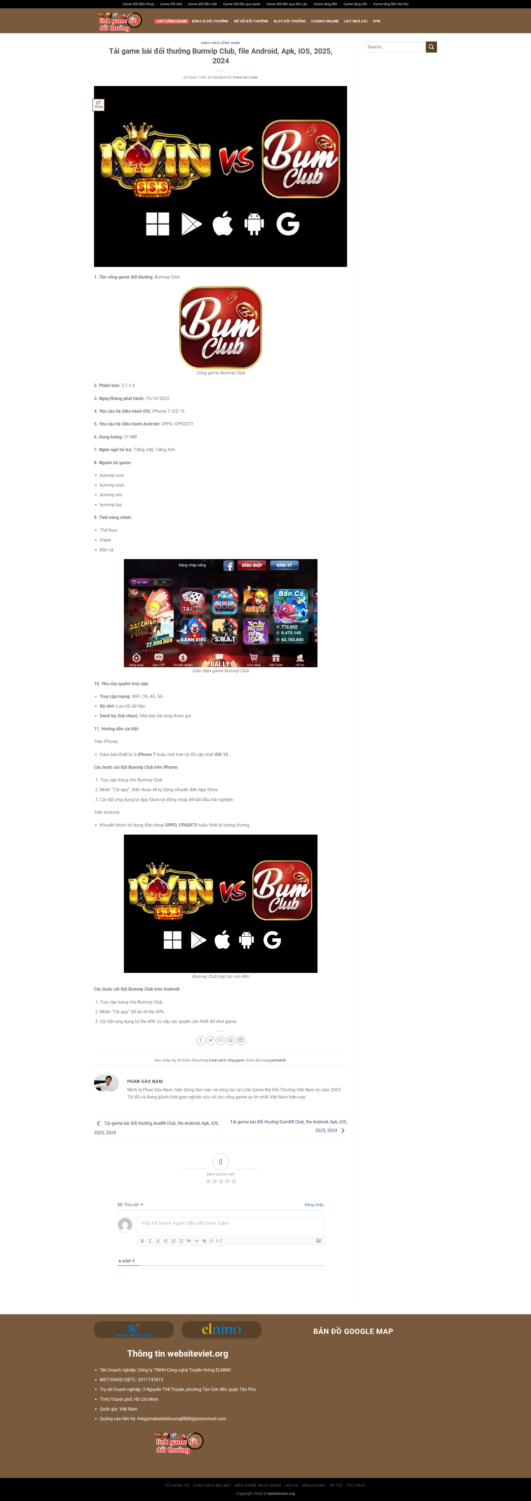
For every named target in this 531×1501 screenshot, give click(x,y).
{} (212, 1240)
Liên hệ (291, 1485)
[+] (219, 1240)
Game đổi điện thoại (138, 4)
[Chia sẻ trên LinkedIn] (240, 1040)
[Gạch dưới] (158, 1241)
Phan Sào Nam (245, 77)
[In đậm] (142, 1241)
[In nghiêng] (150, 1241)
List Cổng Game (172, 21)
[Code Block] (197, 1241)
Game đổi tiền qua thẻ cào (286, 4)
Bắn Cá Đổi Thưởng (210, 21)
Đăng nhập (314, 1205)
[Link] (204, 1241)
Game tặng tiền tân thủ (390, 4)
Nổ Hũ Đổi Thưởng (251, 21)
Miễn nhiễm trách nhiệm (258, 1485)
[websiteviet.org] (120, 20)
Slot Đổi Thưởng (290, 21)
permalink (278, 1060)
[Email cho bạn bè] (220, 1040)
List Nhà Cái (356, 21)
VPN (376, 21)
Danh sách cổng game (220, 43)
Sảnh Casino (314, 1485)
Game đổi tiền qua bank (241, 4)
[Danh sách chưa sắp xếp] (181, 1241)
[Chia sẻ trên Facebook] (200, 1040)
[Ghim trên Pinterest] (230, 1040)
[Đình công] (166, 1241)
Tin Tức (336, 1485)
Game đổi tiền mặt (202, 4)
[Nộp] (431, 46)
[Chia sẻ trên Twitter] (210, 1040)
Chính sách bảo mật (212, 1485)
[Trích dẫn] (189, 1241)
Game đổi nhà (171, 4)
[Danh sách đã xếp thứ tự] (173, 1241)
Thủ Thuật (356, 1485)
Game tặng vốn (355, 4)
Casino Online (325, 21)
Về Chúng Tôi (177, 1485)
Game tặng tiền (325, 4)
